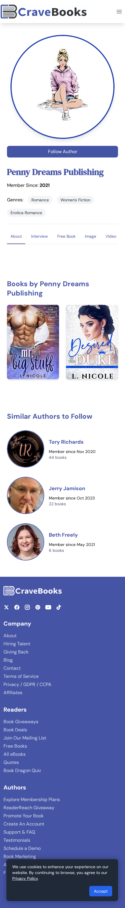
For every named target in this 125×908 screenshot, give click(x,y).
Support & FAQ (19, 832)
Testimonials (16, 840)
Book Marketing (19, 856)
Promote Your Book (23, 816)
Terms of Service (21, 676)
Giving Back (15, 652)
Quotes (11, 762)
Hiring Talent (16, 644)
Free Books (15, 746)
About (10, 636)
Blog (8, 660)
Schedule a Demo (22, 848)
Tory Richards (66, 441)
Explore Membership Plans (31, 799)
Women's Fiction (75, 200)
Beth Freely (63, 534)
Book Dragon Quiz (22, 770)
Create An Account (23, 824)
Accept (101, 891)
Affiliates (12, 692)
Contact (12, 668)
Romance (40, 200)
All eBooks (14, 754)
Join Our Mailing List (24, 738)
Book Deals (15, 730)
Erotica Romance (26, 212)
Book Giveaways (20, 722)
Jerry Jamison (67, 488)
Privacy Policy (25, 878)
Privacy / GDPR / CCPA (27, 684)
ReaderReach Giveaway (28, 808)
